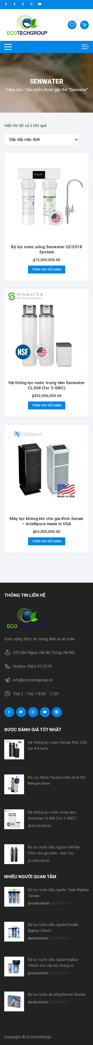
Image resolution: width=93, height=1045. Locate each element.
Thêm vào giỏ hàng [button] (47, 269)
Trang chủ (13, 89)
